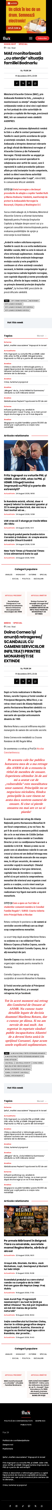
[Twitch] (29, 1506)
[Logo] (7, 38)
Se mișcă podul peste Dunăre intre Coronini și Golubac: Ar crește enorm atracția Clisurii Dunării (25, 537)
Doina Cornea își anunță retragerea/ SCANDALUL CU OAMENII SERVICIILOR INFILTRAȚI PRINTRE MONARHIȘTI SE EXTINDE (38, 607)
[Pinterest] (29, 83)
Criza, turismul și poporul (16, 382)
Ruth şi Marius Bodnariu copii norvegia (19, 307)
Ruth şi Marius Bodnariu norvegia (17, 310)
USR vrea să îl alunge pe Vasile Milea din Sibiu (25, 522)
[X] (23, 83)
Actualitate (9, 351)
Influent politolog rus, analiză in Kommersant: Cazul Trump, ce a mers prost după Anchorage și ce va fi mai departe (25, 412)
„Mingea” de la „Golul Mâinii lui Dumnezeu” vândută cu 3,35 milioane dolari (24, 391)
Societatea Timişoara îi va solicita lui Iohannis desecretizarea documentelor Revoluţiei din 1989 (13, 606)
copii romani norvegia (19, 301)
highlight (10, 44)
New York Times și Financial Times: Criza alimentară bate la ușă (24, 552)
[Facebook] (16, 83)
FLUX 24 (27, 71)
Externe (7, 342)
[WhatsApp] (35, 83)
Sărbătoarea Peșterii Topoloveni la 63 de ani (25, 401)
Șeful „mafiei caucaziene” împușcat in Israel (25, 345)
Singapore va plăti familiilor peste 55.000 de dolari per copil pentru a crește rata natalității (25, 425)
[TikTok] (22, 1506)
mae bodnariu (34, 301)
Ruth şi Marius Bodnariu (13, 304)
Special (23, 44)
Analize (7, 363)
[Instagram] (16, 1506)
